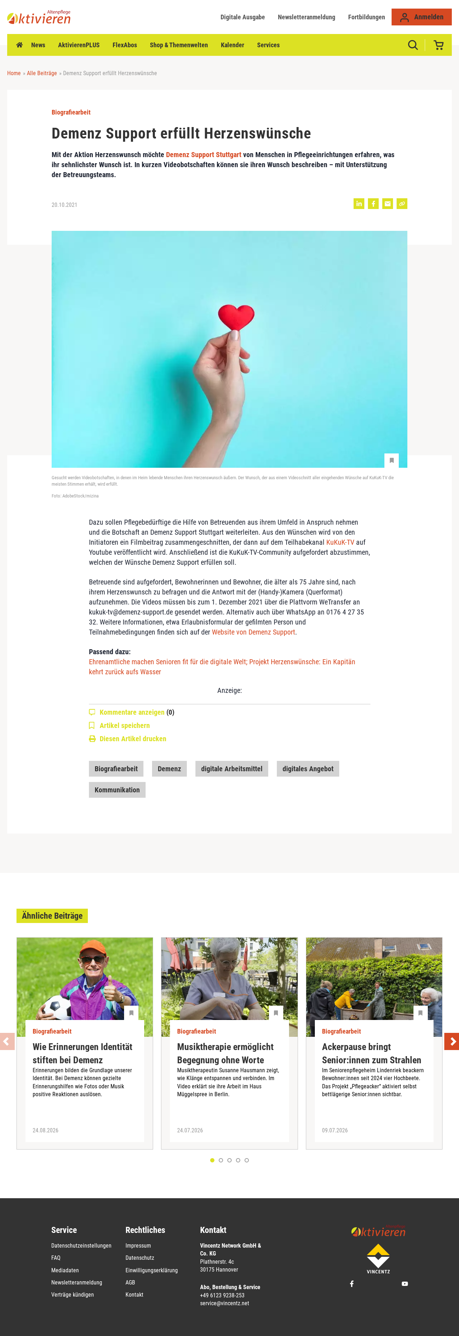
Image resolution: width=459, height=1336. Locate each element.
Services (268, 45)
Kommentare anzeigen (137, 712)
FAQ (56, 1257)
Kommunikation (117, 790)
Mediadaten (65, 1270)
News (38, 45)
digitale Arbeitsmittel (231, 768)
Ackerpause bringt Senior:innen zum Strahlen (371, 1053)
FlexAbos (125, 45)
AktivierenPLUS (79, 45)
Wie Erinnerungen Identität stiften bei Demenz (82, 1053)
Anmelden (428, 17)
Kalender (232, 45)
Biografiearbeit (116, 768)
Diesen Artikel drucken (133, 738)
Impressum (138, 1245)
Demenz (169, 768)
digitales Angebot (308, 768)
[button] (221, 1160)
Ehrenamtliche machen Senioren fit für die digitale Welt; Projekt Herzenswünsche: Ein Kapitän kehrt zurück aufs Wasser (222, 666)
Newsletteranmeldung (306, 17)
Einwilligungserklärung (152, 1270)
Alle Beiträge (42, 73)
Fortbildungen (366, 17)
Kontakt (134, 1294)
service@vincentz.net (224, 1303)
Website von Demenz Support (253, 632)
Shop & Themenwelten (179, 45)
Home (19, 45)
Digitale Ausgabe (243, 17)
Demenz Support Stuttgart (203, 154)
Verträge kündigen (72, 1294)
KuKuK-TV (340, 542)
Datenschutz (140, 1257)
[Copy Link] (402, 203)
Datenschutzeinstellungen (81, 1245)
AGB (130, 1282)
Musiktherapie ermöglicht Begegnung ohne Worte (225, 1053)
